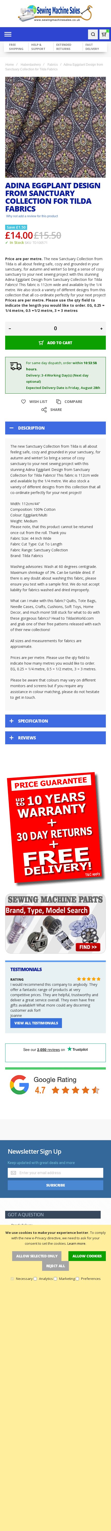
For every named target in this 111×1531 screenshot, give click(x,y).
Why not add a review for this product (32, 216)
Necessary (24, 1278)
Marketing (67, 1278)
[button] (49, 174)
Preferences (91, 1278)
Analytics (46, 1278)
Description (31, 428)
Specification (33, 721)
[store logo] (55, 13)
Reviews (27, 738)
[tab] (55, 428)
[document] (55, 1255)
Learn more (76, 1243)
